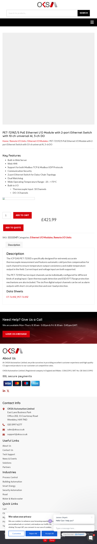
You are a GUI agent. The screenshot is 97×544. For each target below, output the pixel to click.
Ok (45, 540)
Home (5, 141)
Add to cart (22, 215)
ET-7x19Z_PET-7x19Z (17, 296)
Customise (16, 533)
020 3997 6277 (14, 424)
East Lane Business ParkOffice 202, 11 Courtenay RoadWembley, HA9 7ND (22, 416)
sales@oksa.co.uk (16, 429)
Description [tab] (14, 244)
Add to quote (13, 227)
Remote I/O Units (18, 141)
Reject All (33, 533)
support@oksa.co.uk (17, 434)
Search (84, 13)
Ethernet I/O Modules (38, 141)
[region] (33, 525)
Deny (52, 540)
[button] (4, 391)
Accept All (49, 533)
